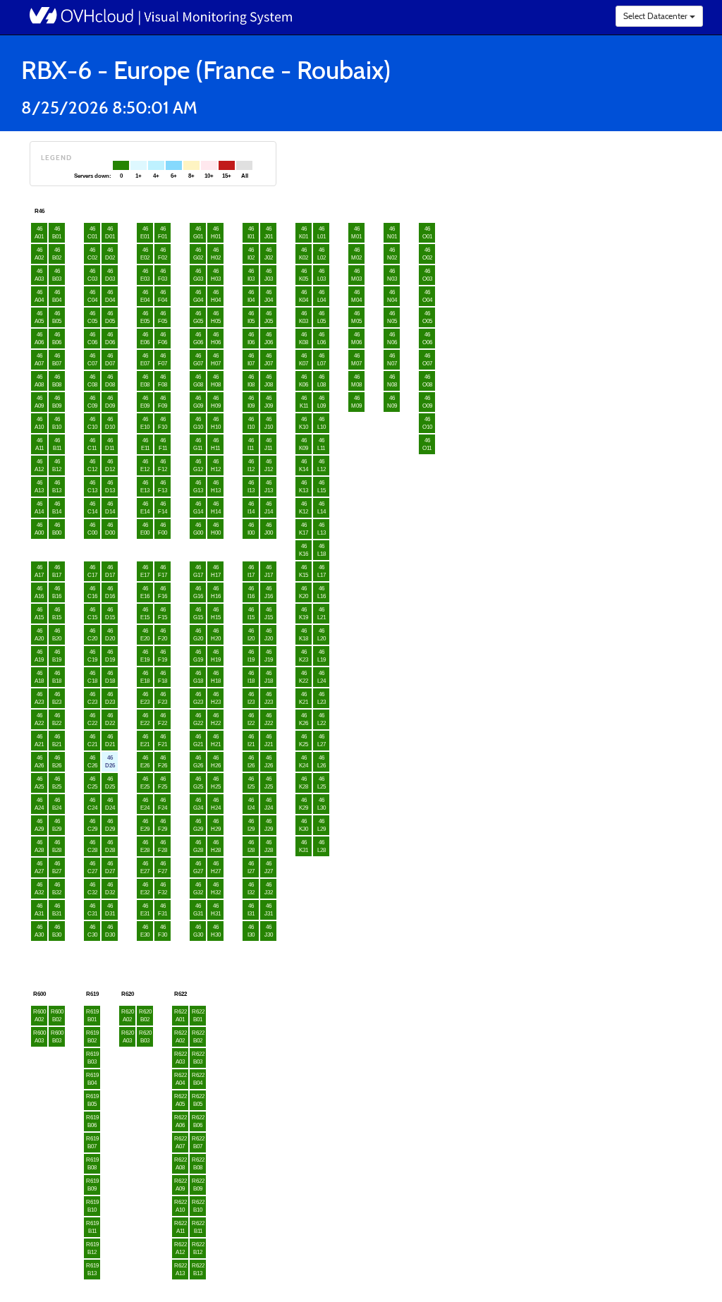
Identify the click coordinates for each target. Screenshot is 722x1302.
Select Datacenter (656, 16)
